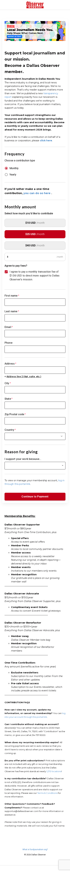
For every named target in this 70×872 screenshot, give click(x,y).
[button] (35, 465)
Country (10, 429)
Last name (12, 311)
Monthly (14, 168)
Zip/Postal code (15, 414)
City (8, 383)
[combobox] (35, 368)
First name (12, 295)
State (9, 398)
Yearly (12, 174)
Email (9, 327)
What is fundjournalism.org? (35, 849)
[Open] (62, 436)
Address (10, 363)
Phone (8, 342)
